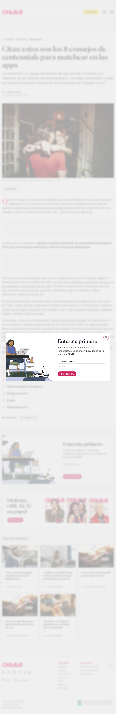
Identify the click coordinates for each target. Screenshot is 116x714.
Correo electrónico (66, 361)
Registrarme (67, 374)
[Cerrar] (106, 337)
